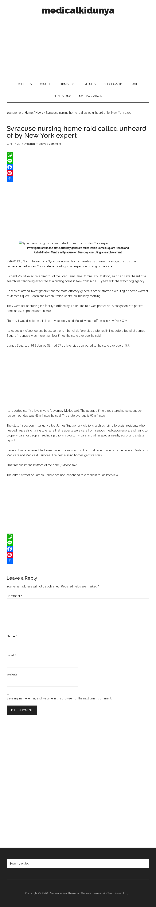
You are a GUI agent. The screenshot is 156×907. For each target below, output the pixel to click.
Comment (14, 596)
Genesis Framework (93, 893)
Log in (127, 893)
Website (12, 674)
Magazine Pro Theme (63, 893)
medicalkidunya (78, 10)
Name (12, 636)
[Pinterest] (78, 173)
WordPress (114, 893)
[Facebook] (78, 167)
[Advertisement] (78, 45)
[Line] (78, 161)
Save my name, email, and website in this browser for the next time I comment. (59, 698)
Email (11, 655)
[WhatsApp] (78, 155)
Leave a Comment (50, 143)
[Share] (78, 179)
